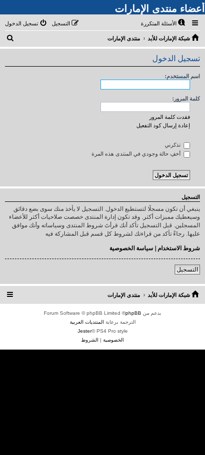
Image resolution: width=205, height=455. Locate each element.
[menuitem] (164, 23)
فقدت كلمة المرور (169, 117)
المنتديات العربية (87, 322)
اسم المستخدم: (182, 76)
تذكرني (173, 145)
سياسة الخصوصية (131, 248)
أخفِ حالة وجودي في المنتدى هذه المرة (137, 154)
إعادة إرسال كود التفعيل (163, 125)
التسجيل (187, 269)
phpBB (133, 313)
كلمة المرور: (186, 98)
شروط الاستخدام (179, 248)
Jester (85, 331)
